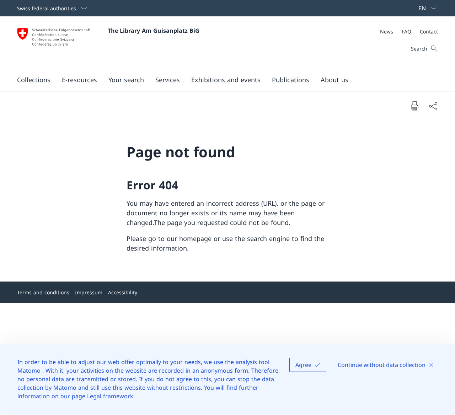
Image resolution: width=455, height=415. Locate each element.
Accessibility (122, 292)
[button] (33, 79)
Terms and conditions (43, 292)
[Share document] (433, 106)
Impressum (88, 292)
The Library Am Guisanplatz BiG (153, 31)
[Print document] (414, 105)
